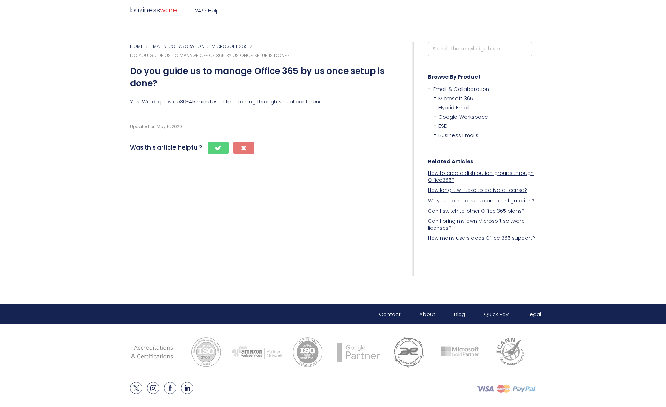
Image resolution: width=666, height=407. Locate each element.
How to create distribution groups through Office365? (481, 177)
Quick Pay (496, 314)
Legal (534, 314)
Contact (390, 314)
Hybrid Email (453, 107)
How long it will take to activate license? (477, 190)
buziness (153, 10)
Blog (459, 314)
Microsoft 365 (455, 98)
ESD (443, 125)
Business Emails (458, 135)
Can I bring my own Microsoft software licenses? (476, 224)
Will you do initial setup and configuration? (481, 200)
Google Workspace (463, 116)
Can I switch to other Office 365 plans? (476, 210)
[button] (218, 148)
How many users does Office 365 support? (481, 238)
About (427, 314)
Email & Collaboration (461, 89)
